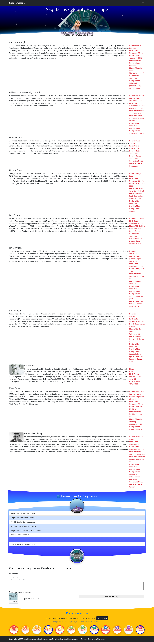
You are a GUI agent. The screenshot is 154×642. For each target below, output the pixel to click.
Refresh (13, 601)
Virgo (71, 630)
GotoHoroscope (17, 2)
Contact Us (85, 639)
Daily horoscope (77, 613)
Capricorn (117, 630)
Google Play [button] (102, 618)
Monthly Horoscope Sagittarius (23, 526)
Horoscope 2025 (77, 555)
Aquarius (128, 630)
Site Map (100, 639)
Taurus (25, 630)
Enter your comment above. (20, 592)
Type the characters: (31, 598)
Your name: (13, 574)
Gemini (37, 630)
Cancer (48, 630)
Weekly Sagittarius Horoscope (23, 522)
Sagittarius (106, 630)
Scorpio (94, 630)
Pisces (140, 630)
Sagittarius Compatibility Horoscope (25, 530)
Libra (82, 630)
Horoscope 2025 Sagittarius (22, 544)
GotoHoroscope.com (71, 639)
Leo (59, 630)
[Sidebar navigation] (143, 3)
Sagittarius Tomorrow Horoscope (24, 518)
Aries (14, 630)
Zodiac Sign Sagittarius (20, 535)
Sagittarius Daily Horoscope (22, 513)
